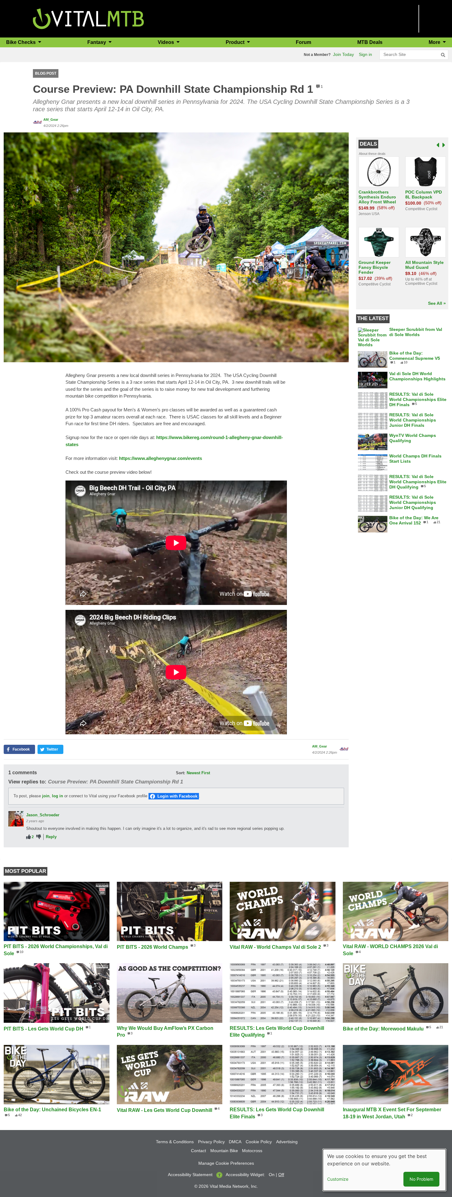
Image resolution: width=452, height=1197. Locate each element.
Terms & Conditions (175, 1141)
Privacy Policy (211, 1141)
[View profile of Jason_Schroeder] (16, 818)
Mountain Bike (224, 1150)
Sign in (365, 54)
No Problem (421, 1179)
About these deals (372, 153)
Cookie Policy (259, 1141)
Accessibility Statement (190, 1174)
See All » (437, 303)
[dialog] (384, 1170)
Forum (303, 42)
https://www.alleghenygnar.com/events (160, 458)
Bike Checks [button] (21, 42)
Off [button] (281, 1174)
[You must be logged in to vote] (28, 837)
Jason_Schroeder (42, 815)
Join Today (343, 54)
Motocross (252, 1150)
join (46, 796)
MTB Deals (370, 42)
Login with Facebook (177, 796)
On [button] (272, 1174)
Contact (198, 1150)
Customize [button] (337, 1179)
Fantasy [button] (97, 42)
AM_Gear (50, 119)
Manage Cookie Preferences (226, 1163)
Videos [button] (166, 42)
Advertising (287, 1141)
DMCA (235, 1141)
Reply (51, 836)
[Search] (443, 55)
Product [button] (236, 42)
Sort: (180, 773)
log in (57, 796)
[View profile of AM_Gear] (37, 122)
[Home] (88, 18)
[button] (176, 246)
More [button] (435, 42)
